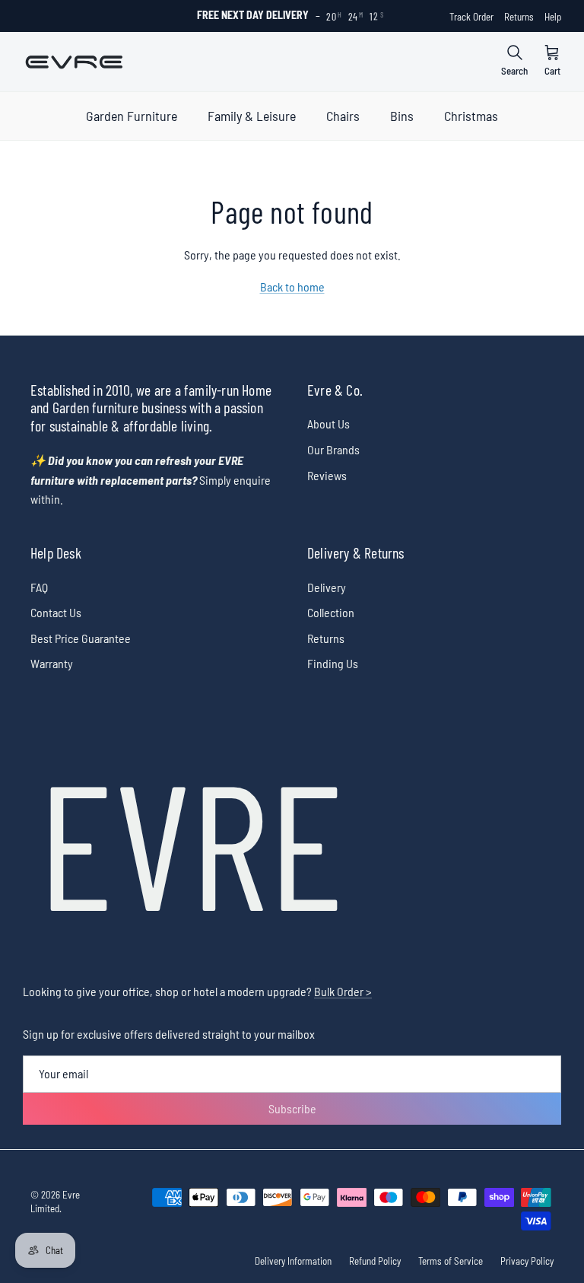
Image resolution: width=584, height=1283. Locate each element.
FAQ (39, 587)
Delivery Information (293, 1261)
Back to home (292, 286)
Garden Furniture (131, 115)
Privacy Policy (527, 1261)
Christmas (471, 115)
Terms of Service (450, 1261)
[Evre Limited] (74, 61)
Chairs (343, 115)
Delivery (326, 587)
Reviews (327, 475)
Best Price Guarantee (80, 638)
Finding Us (332, 663)
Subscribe (292, 1108)
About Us (328, 423)
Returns (519, 17)
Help (552, 17)
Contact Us (55, 612)
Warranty (51, 663)
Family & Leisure (252, 115)
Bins (402, 115)
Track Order (471, 17)
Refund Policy (375, 1261)
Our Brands (333, 449)
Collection (330, 612)
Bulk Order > (343, 991)
